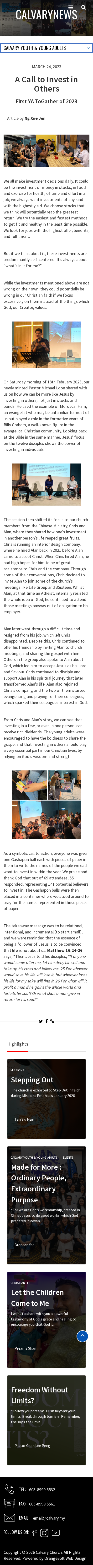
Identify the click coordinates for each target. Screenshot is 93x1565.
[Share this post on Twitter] (41, 1021)
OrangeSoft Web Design (65, 1558)
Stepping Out (32, 1080)
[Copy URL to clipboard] (52, 1021)
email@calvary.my (49, 1518)
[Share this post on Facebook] (46, 1021)
